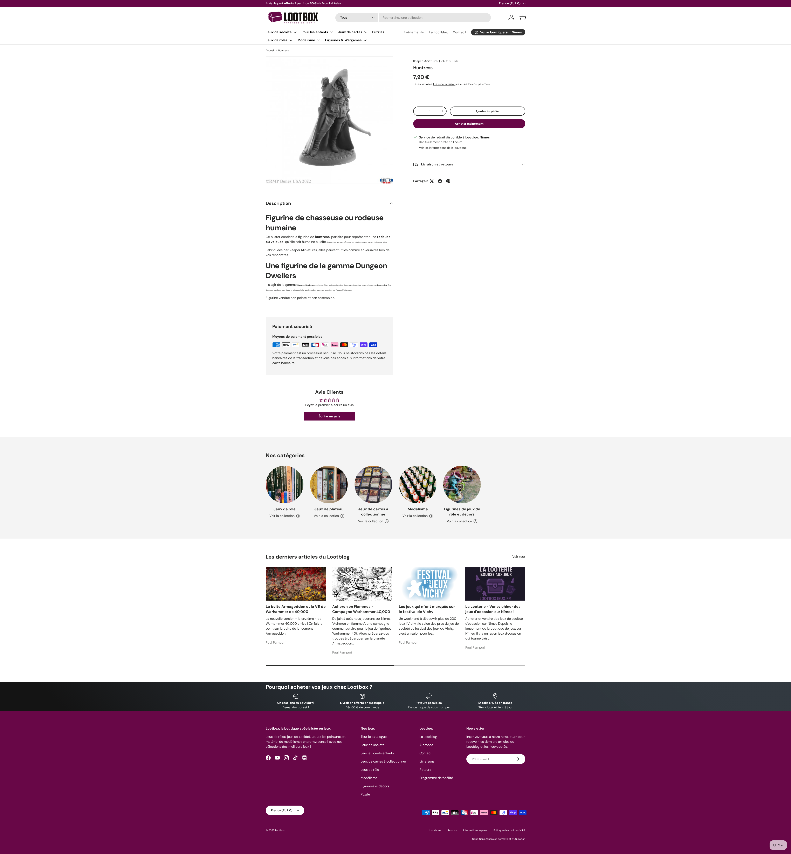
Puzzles (378, 32)
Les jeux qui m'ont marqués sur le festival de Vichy (427, 609)
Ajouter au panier (487, 111)
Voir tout (518, 556)
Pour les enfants (315, 32)
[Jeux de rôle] (284, 484)
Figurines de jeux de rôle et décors (462, 512)
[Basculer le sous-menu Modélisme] (318, 40)
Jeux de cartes (350, 32)
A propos (426, 745)
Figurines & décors (375, 786)
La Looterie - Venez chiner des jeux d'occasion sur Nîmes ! (493, 609)
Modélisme (306, 40)
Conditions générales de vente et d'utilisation (498, 839)
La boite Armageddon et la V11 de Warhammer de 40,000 (296, 609)
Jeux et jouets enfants (377, 753)
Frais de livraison (444, 84)
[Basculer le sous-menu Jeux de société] (295, 32)
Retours (425, 769)
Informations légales (475, 830)
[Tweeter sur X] (432, 181)
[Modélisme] (417, 484)
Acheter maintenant (469, 123)
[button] (522, 17)
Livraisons (426, 761)
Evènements (414, 32)
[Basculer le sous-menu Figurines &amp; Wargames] (365, 40)
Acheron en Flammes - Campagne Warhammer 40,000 (361, 609)
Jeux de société (279, 32)
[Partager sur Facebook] (440, 181)
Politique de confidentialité (509, 830)
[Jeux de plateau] (329, 484)
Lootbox (280, 830)
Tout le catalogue (374, 737)
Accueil (270, 50)
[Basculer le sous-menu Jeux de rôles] (290, 40)
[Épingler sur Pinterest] (448, 181)
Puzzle (365, 794)
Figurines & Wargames (343, 40)
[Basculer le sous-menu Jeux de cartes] (365, 32)
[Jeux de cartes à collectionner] (373, 484)
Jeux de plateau (329, 509)
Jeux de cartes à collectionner (373, 512)
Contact (459, 32)
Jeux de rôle (285, 509)
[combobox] (413, 17)
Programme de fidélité (436, 778)
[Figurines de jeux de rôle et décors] (462, 484)
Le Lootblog (438, 32)
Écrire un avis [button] (329, 416)
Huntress (283, 50)
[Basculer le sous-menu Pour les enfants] (331, 32)
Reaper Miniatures (425, 61)
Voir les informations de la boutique (443, 148)
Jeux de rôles (277, 40)
